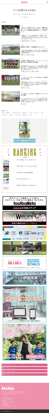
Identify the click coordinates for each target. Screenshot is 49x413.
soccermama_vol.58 (24, 137)
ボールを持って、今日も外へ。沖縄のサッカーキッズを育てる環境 (34, 94)
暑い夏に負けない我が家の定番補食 (25, 172)
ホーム (3, 4)
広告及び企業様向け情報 (7, 398)
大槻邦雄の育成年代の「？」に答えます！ (28, 40)
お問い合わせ (5, 403)
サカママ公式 (9, 364)
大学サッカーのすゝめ (17, 112)
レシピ (31, 112)
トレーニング (36, 112)
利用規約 (4, 400)
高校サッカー (23, 54)
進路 (28, 87)
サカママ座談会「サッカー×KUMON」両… (26, 159)
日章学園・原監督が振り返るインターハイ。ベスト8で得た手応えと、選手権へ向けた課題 (34, 61)
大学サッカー (25, 112)
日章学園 (22, 71)
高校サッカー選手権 (30, 54)
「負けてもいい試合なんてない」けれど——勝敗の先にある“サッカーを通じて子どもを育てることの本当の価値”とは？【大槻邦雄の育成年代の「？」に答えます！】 (34, 29)
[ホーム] (24, 1)
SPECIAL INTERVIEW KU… (23, 178)
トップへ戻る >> (24, 17)
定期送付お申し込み (24, 141)
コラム (22, 25)
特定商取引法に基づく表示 (8, 401)
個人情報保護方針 (6, 405)
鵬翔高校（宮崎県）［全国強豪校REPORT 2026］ (33, 46)
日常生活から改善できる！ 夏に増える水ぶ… (27, 185)
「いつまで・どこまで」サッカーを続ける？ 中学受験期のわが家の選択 (34, 78)
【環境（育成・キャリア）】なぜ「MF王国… (27, 166)
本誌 (42, 112)
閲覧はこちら (24, 139)
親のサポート (23, 87)
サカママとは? (5, 397)
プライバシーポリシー (7, 406)
